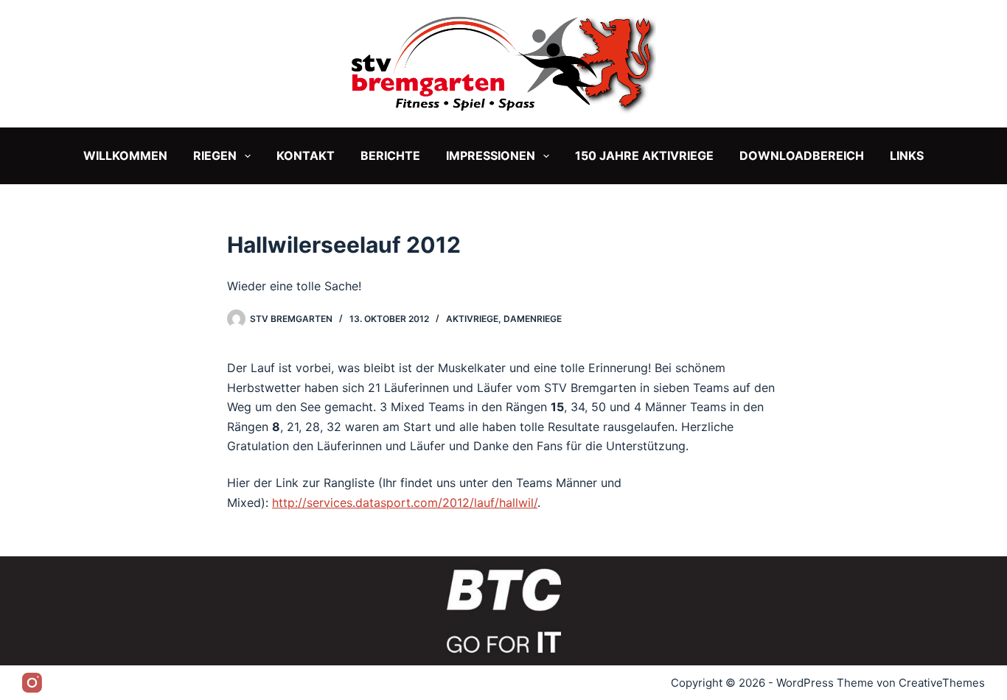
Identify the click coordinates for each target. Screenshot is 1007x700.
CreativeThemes (942, 683)
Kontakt (305, 155)
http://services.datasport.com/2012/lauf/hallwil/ (404, 502)
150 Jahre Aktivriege (644, 155)
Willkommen (125, 155)
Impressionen (490, 155)
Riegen (215, 155)
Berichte (390, 155)
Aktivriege (472, 318)
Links (907, 155)
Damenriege (532, 318)
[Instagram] (32, 683)
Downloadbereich (801, 155)
